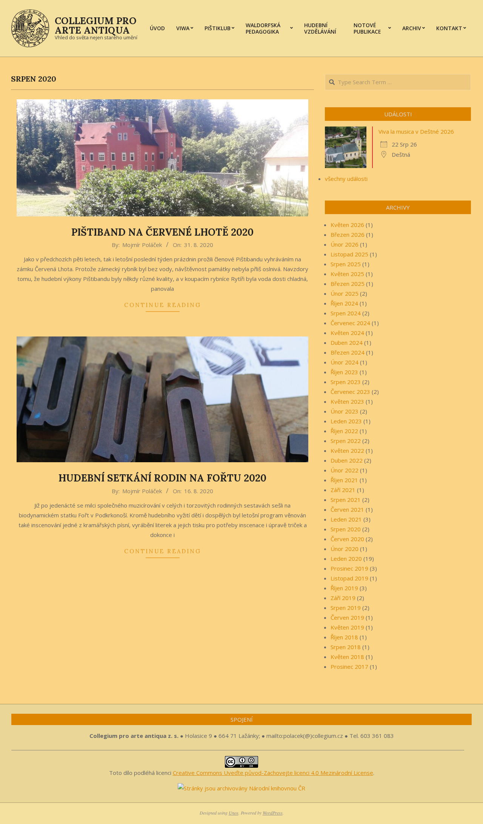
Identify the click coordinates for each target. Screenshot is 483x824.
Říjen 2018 (344, 637)
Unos (233, 813)
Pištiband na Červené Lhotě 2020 (162, 232)
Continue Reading (162, 305)
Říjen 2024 (344, 303)
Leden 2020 (346, 558)
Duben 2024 (347, 342)
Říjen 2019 (344, 588)
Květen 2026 (347, 224)
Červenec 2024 (350, 323)
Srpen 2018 (346, 647)
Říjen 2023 (344, 372)
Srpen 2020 (346, 529)
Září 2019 (343, 598)
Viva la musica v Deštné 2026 (416, 131)
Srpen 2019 (346, 607)
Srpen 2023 (346, 382)
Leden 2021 (346, 519)
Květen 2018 (347, 656)
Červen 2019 (347, 617)
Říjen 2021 (344, 480)
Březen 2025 (348, 283)
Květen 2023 (347, 401)
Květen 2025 (347, 274)
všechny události (346, 178)
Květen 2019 (347, 627)
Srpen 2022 (346, 440)
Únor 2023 (344, 411)
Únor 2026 (344, 244)
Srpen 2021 (346, 499)
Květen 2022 (347, 450)
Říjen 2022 (344, 431)
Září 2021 (343, 490)
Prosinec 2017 (349, 666)
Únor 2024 (344, 362)
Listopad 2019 (349, 578)
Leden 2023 (346, 421)
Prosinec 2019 (349, 568)
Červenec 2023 (350, 391)
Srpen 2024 (346, 313)
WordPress (273, 813)
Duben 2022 (347, 460)
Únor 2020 (344, 548)
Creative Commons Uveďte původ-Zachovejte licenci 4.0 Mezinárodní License (273, 772)
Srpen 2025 (346, 264)
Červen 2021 (347, 509)
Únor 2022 (344, 470)
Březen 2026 (348, 234)
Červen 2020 (347, 539)
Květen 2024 (347, 332)
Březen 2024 (348, 352)
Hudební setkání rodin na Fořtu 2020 (162, 478)
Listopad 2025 (349, 254)
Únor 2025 (344, 293)
